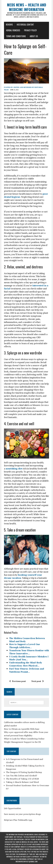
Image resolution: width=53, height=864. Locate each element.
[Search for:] (26, 702)
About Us (34, 36)
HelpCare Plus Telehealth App (18, 820)
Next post (36, 681)
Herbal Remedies (13, 30)
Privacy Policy (30, 30)
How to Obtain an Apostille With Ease (21, 729)
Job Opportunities (12, 808)
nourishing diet (14, 468)
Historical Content (25, 24)
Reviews (9, 24)
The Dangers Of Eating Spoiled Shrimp (24, 772)
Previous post (19, 681)
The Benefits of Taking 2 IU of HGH (22, 778)
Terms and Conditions (16, 36)
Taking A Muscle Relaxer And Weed (22, 782)
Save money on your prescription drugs (22, 814)
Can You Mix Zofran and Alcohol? (21, 775)
